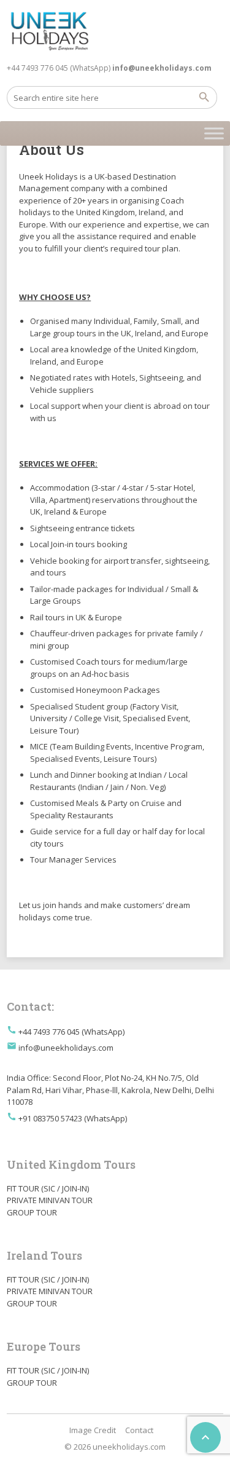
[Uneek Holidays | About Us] (50, 30)
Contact (139, 1430)
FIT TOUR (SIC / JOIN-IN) (48, 1188)
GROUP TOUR (32, 1212)
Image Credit (92, 1430)
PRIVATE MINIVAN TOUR (50, 1200)
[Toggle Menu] (214, 133)
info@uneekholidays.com (65, 1047)
